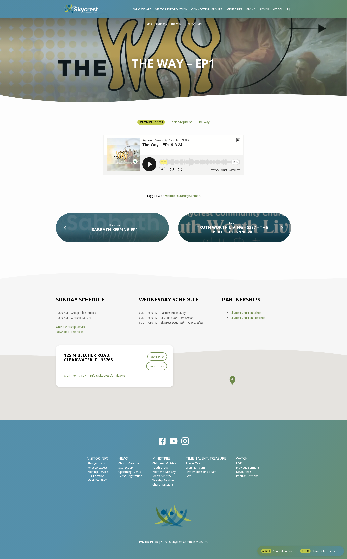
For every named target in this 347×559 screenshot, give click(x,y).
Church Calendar (129, 463)
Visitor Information (171, 9)
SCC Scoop (125, 467)
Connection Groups (206, 9)
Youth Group (160, 467)
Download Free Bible (69, 332)
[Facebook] (162, 441)
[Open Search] (289, 9)
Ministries (234, 9)
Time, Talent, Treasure (206, 458)
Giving (251, 9)
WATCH (242, 458)
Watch (278, 9)
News (123, 458)
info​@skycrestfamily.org (107, 375)
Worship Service (97, 472)
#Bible (170, 196)
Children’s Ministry (164, 463)
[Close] (339, 551)
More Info (157, 356)
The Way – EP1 (193, 23)
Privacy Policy (148, 542)
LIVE (239, 463)
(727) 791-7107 (75, 375)
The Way (176, 23)
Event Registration (130, 476)
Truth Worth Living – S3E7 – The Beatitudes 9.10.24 (232, 229)
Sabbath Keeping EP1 (115, 229)
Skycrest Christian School (246, 313)
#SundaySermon (188, 196)
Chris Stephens (180, 122)
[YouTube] (173, 441)
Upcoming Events (129, 472)
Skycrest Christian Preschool (248, 318)
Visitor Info (97, 458)
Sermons (161, 23)
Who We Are (142, 9)
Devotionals (244, 472)
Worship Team (195, 467)
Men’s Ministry (161, 476)
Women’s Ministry (164, 472)
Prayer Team (194, 463)
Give (188, 476)
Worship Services (163, 480)
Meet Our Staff (97, 480)
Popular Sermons (247, 476)
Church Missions (163, 484)
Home (148, 23)
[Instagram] (185, 441)
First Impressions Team (201, 472)
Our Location (95, 476)
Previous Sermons (248, 467)
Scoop (264, 9)
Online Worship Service (71, 327)
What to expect (97, 467)
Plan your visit (96, 463)
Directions (156, 366)
